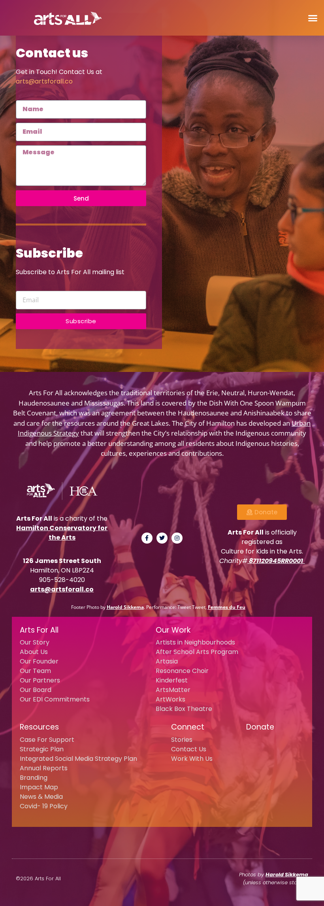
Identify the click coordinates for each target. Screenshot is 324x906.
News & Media (41, 796)
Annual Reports (44, 768)
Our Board (35, 689)
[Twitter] (162, 538)
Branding (33, 777)
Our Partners (40, 680)
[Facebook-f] (147, 538)
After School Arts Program (197, 651)
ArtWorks (170, 699)
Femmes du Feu (226, 607)
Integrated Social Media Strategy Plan (78, 758)
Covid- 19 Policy (44, 806)
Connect (187, 727)
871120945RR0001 (276, 560)
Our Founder (39, 661)
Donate (260, 727)
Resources (39, 727)
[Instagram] (177, 538)
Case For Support (47, 739)
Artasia (167, 661)
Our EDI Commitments (55, 699)
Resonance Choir (182, 670)
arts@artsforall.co (44, 81)
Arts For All (39, 630)
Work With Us (192, 758)
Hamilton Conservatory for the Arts (61, 532)
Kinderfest (172, 680)
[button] (312, 17)
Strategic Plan (42, 749)
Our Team (35, 670)
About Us (34, 651)
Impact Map (39, 787)
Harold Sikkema (125, 607)
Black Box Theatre (184, 708)
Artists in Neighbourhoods (195, 642)
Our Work (173, 630)
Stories (181, 739)
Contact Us (188, 749)
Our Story (34, 642)
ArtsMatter (173, 689)
